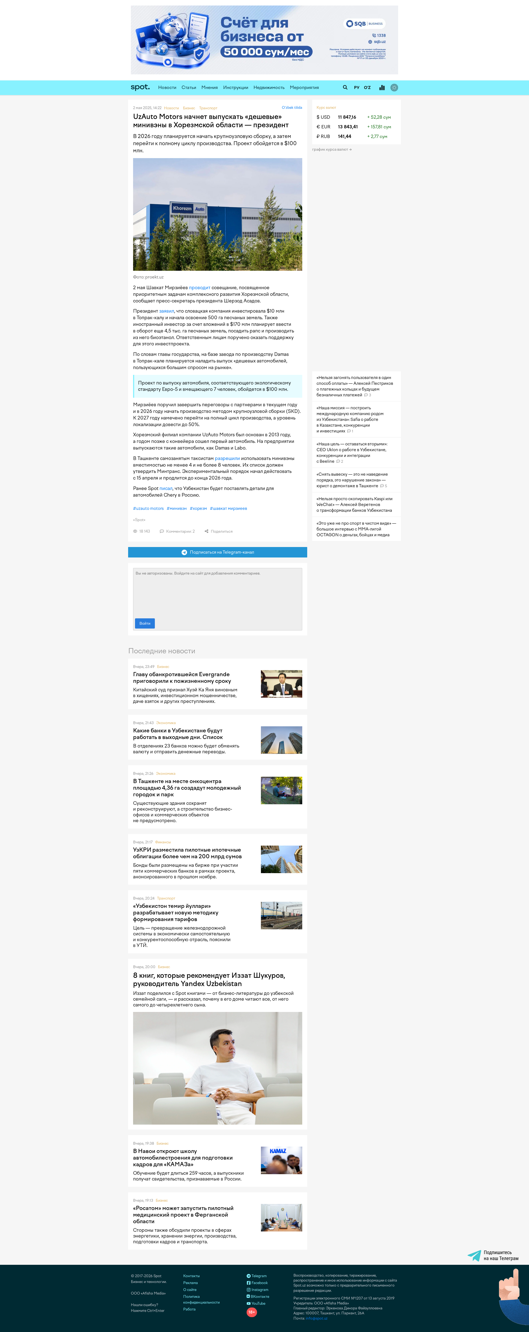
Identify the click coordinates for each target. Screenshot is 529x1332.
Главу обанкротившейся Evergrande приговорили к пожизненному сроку (182, 677)
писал (166, 488)
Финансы (163, 842)
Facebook (259, 1283)
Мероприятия (304, 87)
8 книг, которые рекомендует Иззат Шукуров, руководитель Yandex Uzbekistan (209, 979)
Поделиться (221, 531)
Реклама (190, 1283)
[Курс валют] (382, 88)
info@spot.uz (317, 1318)
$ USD (323, 117)
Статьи (189, 87)
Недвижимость (269, 87)
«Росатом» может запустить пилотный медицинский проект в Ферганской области (183, 1215)
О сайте (189, 1290)
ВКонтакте (259, 1297)
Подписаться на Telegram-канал (220, 552)
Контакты (191, 1276)
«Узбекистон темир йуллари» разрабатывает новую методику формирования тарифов (175, 912)
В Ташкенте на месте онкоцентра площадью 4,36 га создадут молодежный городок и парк (187, 788)
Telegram (259, 1276)
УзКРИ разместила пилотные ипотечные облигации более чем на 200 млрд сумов (187, 853)
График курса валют (330, 149)
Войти (144, 623)
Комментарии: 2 (180, 531)
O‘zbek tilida (292, 107)
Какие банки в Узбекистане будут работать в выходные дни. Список (178, 733)
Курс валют (326, 107)
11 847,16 (347, 117)
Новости (167, 87)
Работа (189, 1309)
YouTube (258, 1303)
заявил (166, 311)
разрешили (227, 458)
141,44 (344, 136)
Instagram (259, 1290)
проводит (199, 287)
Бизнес (163, 667)
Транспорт (166, 898)
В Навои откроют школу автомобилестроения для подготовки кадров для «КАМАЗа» (183, 1158)
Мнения (209, 87)
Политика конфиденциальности (201, 1299)
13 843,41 (348, 126)
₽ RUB (323, 136)
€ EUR (323, 126)
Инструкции (235, 87)
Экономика (166, 723)
